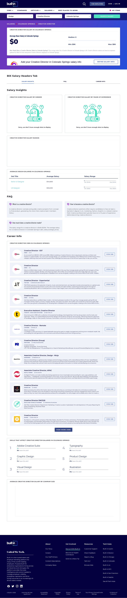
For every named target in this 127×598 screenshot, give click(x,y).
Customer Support (90, 549)
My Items (116, 10)
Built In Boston (108, 553)
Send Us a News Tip (72, 559)
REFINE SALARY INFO (106, 62)
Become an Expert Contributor (72, 554)
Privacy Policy (68, 593)
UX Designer (15, 188)
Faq (65, 81)
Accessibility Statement (44, 593)
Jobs (9, 10)
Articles (35, 10)
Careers (48, 553)
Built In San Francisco (110, 573)
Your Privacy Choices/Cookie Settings (94, 593)
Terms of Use (78, 593)
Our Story (48, 549)
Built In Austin (108, 549)
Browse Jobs (88, 565)
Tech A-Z (87, 561)
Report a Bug (89, 557)
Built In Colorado (109, 561)
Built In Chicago (108, 557)
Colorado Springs (26, 24)
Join (110, 4)
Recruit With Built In (73, 549)
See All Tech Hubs (109, 581)
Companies (22, 10)
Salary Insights (28, 81)
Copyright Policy (58, 593)
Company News (50, 565)
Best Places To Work (68, 10)
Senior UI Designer (17, 182)
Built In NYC (107, 569)
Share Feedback (89, 553)
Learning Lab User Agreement (27, 593)
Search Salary (107, 16)
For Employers (97, 4)
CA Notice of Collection (113, 593)
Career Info (100, 81)
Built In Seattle (108, 577)
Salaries (49, 10)
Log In (117, 4)
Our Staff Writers (51, 557)
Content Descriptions (52, 561)
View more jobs (63, 430)
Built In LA (106, 565)
